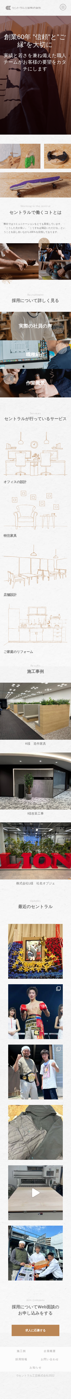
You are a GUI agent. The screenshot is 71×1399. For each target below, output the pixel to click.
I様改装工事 (35, 813)
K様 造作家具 (35, 743)
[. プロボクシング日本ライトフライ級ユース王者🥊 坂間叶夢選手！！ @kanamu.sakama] (35, 1011)
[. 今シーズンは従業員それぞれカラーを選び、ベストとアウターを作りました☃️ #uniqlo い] (35, 1132)
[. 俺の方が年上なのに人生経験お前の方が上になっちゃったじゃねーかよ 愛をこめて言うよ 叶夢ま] (35, 951)
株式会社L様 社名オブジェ (35, 883)
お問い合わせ (50, 1359)
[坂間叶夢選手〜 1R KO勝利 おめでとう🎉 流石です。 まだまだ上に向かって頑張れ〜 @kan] (35, 1253)
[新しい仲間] (35, 1192)
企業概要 (50, 1351)
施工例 (21, 1351)
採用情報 (21, 1359)
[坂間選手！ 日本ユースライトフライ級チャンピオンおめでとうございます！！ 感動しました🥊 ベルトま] (35, 1072)
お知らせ (35, 1367)
